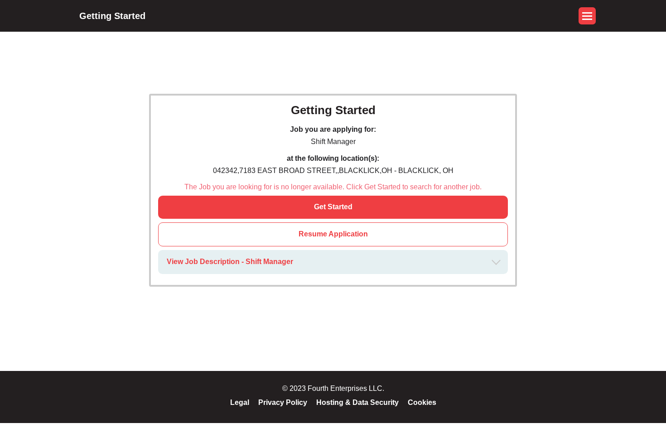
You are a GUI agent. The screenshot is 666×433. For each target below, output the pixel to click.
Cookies (422, 402)
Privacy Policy (282, 402)
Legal (239, 402)
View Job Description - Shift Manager (230, 261)
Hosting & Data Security (357, 402)
